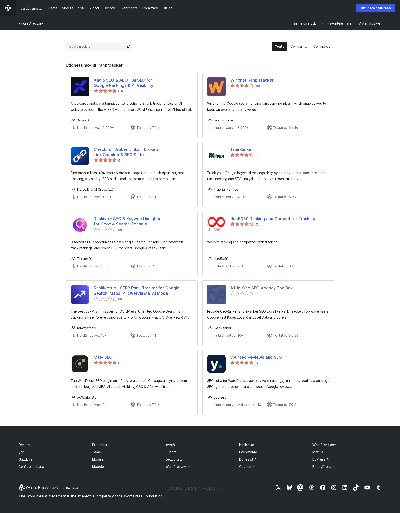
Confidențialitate (31, 467)
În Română (70, 488)
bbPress (320, 459)
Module (98, 459)
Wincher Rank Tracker (252, 80)
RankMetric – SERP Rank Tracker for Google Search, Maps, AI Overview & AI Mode (136, 290)
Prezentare (100, 445)
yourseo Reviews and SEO (256, 357)
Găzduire (26, 459)
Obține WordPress (376, 8)
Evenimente (248, 452)
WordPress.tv (178, 467)
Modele (98, 467)
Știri (21, 452)
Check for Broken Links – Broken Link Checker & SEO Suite (126, 152)
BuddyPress (323, 467)
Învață (170, 445)
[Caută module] (128, 46)
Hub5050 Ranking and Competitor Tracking (272, 218)
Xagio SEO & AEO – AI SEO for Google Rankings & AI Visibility (123, 83)
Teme (96, 452)
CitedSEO (103, 357)
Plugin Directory (31, 23)
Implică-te (246, 445)
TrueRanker (241, 149)
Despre (24, 445)
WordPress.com (326, 445)
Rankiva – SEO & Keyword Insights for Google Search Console (127, 221)
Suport (171, 452)
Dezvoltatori (175, 459)
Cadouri (247, 467)
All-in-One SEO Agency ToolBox (261, 287)
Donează (248, 459)
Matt (317, 452)
